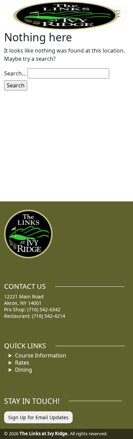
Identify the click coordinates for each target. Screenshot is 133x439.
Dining (23, 369)
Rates (22, 362)
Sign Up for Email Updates (38, 417)
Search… (15, 73)
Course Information (40, 355)
